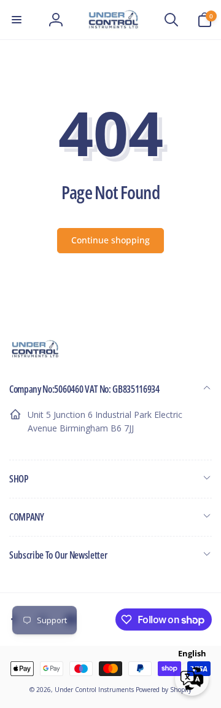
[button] (16, 19)
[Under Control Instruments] (35, 356)
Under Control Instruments (95, 689)
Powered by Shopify (164, 689)
